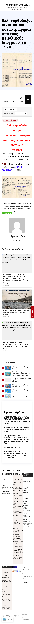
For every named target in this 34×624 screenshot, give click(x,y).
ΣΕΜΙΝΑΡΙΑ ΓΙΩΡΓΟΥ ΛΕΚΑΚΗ (26, 494)
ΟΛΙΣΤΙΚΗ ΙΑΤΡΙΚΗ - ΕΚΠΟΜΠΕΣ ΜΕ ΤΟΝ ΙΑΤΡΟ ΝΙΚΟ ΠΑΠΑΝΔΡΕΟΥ (6, 593)
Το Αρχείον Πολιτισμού (25, 583)
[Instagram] (25, 570)
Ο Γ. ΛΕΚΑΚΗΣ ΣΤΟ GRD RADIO (6, 600)
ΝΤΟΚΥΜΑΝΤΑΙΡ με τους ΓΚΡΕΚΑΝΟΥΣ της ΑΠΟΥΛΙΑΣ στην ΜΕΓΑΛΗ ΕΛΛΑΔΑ (18, 549)
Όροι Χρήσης (26, 573)
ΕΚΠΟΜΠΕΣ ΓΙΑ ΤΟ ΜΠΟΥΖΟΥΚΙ (6, 581)
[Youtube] (28, 570)
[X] (26, 570)
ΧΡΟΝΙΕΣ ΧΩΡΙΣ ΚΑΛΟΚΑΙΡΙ (13, 447)
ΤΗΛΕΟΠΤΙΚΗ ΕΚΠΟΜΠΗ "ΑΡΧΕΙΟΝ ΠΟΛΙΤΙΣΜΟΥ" (17, 521)
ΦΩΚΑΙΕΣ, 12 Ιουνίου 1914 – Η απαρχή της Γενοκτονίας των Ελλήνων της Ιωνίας (17, 429)
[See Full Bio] (21, 240)
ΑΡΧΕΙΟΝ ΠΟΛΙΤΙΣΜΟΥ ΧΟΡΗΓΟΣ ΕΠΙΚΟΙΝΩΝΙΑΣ (27, 508)
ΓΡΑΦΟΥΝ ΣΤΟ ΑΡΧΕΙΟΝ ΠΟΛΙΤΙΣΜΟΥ (27, 515)
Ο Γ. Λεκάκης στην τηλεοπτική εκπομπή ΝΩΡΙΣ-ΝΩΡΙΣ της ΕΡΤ (17, 481)
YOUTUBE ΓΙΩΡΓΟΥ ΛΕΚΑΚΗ (18, 494)
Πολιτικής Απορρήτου (25, 579)
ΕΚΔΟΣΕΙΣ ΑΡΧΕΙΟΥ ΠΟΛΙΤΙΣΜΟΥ (26, 488)
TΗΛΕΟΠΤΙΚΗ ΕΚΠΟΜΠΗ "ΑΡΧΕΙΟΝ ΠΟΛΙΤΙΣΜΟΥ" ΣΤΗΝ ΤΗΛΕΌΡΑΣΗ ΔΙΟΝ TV (18, 503)
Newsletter (32, 312)
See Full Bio (16, 241)
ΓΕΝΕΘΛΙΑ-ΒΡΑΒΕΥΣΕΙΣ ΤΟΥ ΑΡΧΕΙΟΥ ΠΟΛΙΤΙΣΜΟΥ (27, 501)
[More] (28, 99)
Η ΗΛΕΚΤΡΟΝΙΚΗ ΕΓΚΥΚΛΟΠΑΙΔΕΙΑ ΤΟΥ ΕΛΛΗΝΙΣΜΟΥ (17, 8)
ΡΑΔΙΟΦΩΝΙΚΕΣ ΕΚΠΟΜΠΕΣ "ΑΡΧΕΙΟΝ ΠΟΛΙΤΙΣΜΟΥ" (6, 574)
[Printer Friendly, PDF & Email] (7, 214)
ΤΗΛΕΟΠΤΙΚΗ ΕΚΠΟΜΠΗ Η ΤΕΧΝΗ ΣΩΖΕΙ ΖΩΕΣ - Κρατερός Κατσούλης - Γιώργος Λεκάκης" (18, 539)
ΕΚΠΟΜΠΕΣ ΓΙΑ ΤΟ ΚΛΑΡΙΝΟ (6, 585)
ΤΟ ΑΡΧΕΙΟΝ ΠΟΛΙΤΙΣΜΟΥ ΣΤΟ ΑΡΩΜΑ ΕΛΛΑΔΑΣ (18, 488)
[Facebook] (23, 570)
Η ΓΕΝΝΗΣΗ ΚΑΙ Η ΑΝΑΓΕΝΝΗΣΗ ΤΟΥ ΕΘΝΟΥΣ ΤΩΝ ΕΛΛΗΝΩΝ (18, 529)
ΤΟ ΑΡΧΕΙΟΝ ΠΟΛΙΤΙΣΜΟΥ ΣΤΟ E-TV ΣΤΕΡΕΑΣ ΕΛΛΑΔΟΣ (18, 513)
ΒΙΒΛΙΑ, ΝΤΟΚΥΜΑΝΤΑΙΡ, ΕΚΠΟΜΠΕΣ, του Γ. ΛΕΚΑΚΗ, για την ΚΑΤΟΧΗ (28, 523)
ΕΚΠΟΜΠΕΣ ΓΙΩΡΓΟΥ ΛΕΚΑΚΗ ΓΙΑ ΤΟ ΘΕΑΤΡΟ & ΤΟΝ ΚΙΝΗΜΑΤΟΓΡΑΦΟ (18, 559)
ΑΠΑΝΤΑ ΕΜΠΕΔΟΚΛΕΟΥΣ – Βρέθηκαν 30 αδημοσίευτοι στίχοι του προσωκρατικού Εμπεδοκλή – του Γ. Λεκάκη (16, 454)
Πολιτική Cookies (27, 576)
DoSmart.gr (6, 616)
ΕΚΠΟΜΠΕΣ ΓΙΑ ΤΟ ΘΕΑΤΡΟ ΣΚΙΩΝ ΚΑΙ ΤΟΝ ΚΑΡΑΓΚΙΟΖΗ (6, 606)
